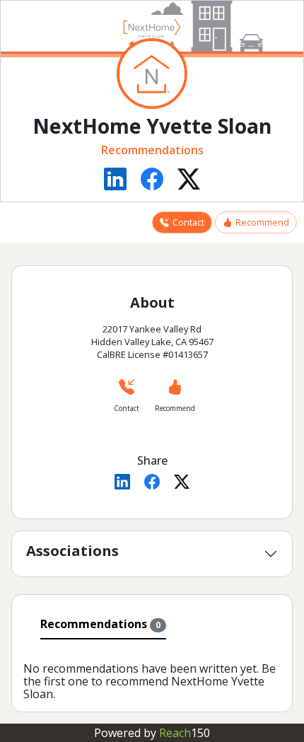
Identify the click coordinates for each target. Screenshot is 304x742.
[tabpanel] (152, 672)
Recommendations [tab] (100, 624)
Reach (184, 733)
